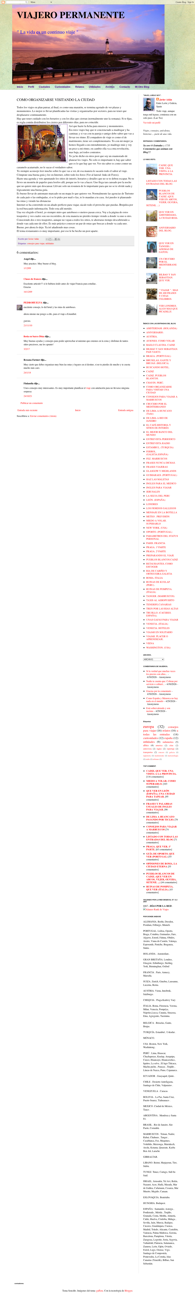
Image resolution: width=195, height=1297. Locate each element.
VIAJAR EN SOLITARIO (159, 632)
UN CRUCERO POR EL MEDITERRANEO (168, 263)
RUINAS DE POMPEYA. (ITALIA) (159, 590)
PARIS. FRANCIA (155, 543)
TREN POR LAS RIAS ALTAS (162, 608)
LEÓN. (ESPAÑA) (155, 499)
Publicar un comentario (32, 403)
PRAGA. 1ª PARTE (156, 547)
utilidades (50, 243)
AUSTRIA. (152, 336)
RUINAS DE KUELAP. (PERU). (158, 583)
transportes (148, 752)
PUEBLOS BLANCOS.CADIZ (162, 559)
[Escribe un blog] (50, 239)
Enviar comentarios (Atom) (43, 415)
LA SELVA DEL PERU (158, 495)
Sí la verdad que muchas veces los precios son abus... (160, 672)
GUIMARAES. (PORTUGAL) (161, 475)
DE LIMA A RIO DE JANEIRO (157, 419)
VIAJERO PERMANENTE (71, 14)
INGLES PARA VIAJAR (159, 487)
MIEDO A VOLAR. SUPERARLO (156, 522)
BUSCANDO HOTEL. (158, 367)
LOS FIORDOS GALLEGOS (161, 508)
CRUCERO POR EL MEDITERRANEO (156, 405)
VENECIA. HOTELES (158, 628)
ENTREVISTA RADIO (158, 443)
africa (146, 745)
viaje (88, 387)
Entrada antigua (125, 410)
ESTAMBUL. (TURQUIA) (160, 447)
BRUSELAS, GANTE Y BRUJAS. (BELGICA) (158, 362)
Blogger (128, 1290)
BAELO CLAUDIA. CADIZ (160, 344)
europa (148, 726)
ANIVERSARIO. (155, 332)
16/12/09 (28, 291)
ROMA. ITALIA (154, 577)
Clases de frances (32, 279)
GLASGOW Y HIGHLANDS (161, 470)
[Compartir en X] (53, 239)
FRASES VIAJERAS (157, 466)
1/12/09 (27, 268)
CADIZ (150, 371)
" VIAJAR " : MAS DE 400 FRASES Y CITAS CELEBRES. (168, 294)
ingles (159, 748)
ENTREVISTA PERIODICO (160, 439)
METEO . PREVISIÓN (158, 516)
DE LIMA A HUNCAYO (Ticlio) (159, 412)
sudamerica (168, 741)
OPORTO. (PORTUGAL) (159, 531)
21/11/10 (28, 325)
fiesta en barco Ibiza (34, 336)
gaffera (99, 1290)
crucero (161, 752)
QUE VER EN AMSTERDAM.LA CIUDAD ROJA (168, 214)
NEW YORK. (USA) (156, 527)
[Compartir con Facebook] (55, 239)
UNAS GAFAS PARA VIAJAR (162, 619)
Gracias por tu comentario (158, 691)
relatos (166, 730)
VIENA (150, 643)
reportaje (170, 748)
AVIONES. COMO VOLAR (160, 340)
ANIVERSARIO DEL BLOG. (167, 229)
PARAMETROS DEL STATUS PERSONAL (162, 537)
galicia (172, 752)
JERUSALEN (153, 491)
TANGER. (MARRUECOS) (160, 596)
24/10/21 (28, 396)
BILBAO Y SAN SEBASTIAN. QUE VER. (167, 277)
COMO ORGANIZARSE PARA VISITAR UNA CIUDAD (159, 389)
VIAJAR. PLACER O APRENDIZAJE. (157, 638)
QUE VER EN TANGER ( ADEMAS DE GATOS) (166, 247)
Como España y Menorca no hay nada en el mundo (162, 700)
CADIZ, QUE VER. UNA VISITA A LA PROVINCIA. (166, 170)
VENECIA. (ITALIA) (157, 623)
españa (168, 738)
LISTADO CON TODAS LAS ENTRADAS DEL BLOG (161, 182)
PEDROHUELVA (33, 302)
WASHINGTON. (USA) (158, 647)
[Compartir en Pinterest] (58, 239)
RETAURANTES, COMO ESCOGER (159, 565)
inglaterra (147, 755)
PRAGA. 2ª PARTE (156, 551)
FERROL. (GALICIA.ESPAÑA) (157, 453)
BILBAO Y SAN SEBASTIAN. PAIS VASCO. (162, 350)
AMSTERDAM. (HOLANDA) (161, 328)
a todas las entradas (160, 732)
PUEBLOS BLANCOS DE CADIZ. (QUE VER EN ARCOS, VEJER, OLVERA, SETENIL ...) (162, 198)
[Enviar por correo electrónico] (47, 239)
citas (171, 745)
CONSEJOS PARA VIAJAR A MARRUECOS (161, 398)
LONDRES (152, 504)
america (159, 745)
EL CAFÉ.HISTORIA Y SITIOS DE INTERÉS (158, 426)
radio (148, 759)
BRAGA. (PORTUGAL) (158, 355)
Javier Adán (165, 99)
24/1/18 (27, 372)
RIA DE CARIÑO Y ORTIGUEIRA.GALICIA (159, 572)
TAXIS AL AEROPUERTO (160, 600)
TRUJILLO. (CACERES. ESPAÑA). (158, 614)
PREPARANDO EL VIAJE (160, 555)
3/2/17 (27, 348)
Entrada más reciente (27, 410)
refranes (156, 759)
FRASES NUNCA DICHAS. (161, 462)
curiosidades (150, 738)
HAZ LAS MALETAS (157, 479)
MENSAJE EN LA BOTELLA (161, 512)
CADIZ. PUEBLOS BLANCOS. (156, 377)
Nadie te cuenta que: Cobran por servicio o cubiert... (161, 682)
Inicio (78, 410)
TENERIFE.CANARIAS (158, 604)
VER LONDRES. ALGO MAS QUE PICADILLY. (168, 308)
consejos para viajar (35, 243)
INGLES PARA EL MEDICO (161, 483)
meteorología (173, 755)
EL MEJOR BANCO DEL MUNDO (159, 433)
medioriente (159, 755)
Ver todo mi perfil (151, 122)
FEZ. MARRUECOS (156, 458)
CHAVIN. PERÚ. (155, 382)
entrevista (147, 748)
